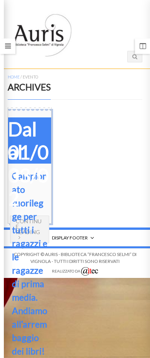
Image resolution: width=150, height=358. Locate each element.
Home (14, 77)
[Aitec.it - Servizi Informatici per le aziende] (89, 271)
